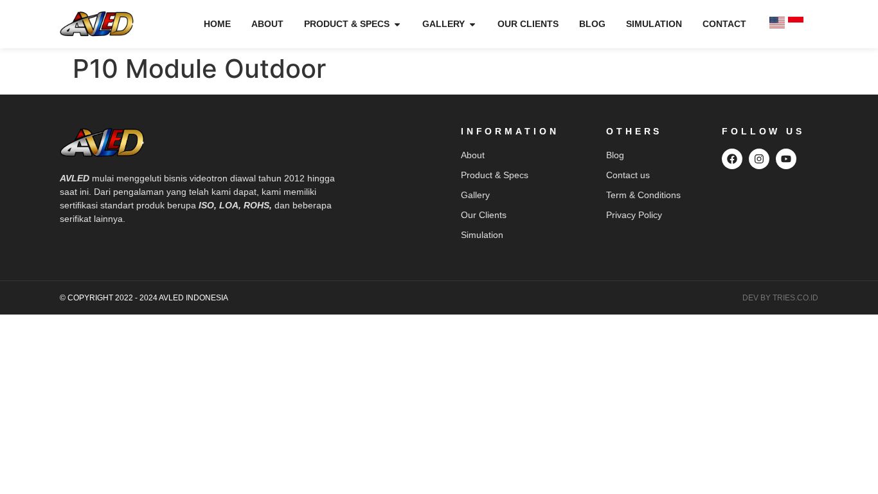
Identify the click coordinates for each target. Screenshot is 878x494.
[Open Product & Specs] (397, 24)
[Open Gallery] (472, 24)
